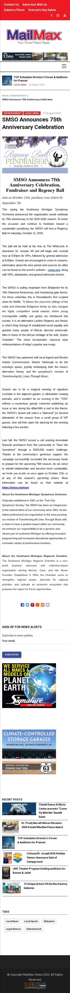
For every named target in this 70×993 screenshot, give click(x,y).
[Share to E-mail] (42, 605)
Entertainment (18, 95)
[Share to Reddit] (37, 605)
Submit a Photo (14, 10)
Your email (8, 640)
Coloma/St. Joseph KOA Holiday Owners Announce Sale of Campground (46, 857)
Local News (16, 85)
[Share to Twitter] (27, 605)
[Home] (35, 36)
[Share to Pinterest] (32, 605)
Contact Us (11, 4)
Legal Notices (13, 929)
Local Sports (31, 921)
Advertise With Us (35, 4)
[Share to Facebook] (22, 605)
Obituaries (49, 921)
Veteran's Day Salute (42, 10)
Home (5, 95)
